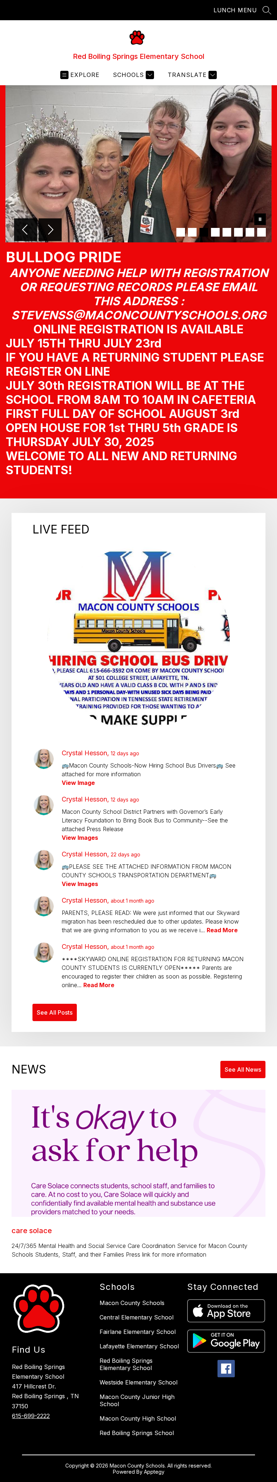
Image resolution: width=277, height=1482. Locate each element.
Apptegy (154, 1472)
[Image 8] (261, 232)
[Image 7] (250, 232)
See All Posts (54, 1012)
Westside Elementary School (138, 1382)
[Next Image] (50, 230)
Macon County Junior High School (137, 1400)
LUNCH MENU (235, 10)
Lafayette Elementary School (139, 1346)
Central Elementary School (136, 1317)
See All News (243, 1069)
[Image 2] (192, 232)
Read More (222, 930)
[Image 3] (203, 232)
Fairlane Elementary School (138, 1331)
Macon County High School (138, 1418)
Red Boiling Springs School (137, 1432)
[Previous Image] (25, 230)
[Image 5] (227, 232)
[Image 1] (180, 232)
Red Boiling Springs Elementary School (126, 1364)
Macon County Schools (132, 1302)
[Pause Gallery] (260, 219)
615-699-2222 (31, 1416)
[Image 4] (215, 232)
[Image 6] (238, 232)
